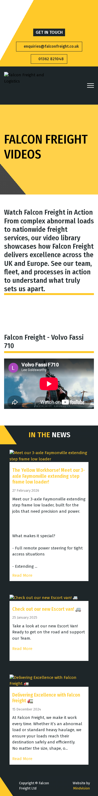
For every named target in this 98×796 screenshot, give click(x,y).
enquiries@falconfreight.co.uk (51, 46)
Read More (22, 575)
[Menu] (90, 85)
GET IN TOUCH (49, 32)
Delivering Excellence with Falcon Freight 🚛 (46, 698)
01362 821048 (50, 59)
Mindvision (81, 788)
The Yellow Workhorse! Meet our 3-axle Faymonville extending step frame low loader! (48, 476)
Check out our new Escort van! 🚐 (46, 609)
